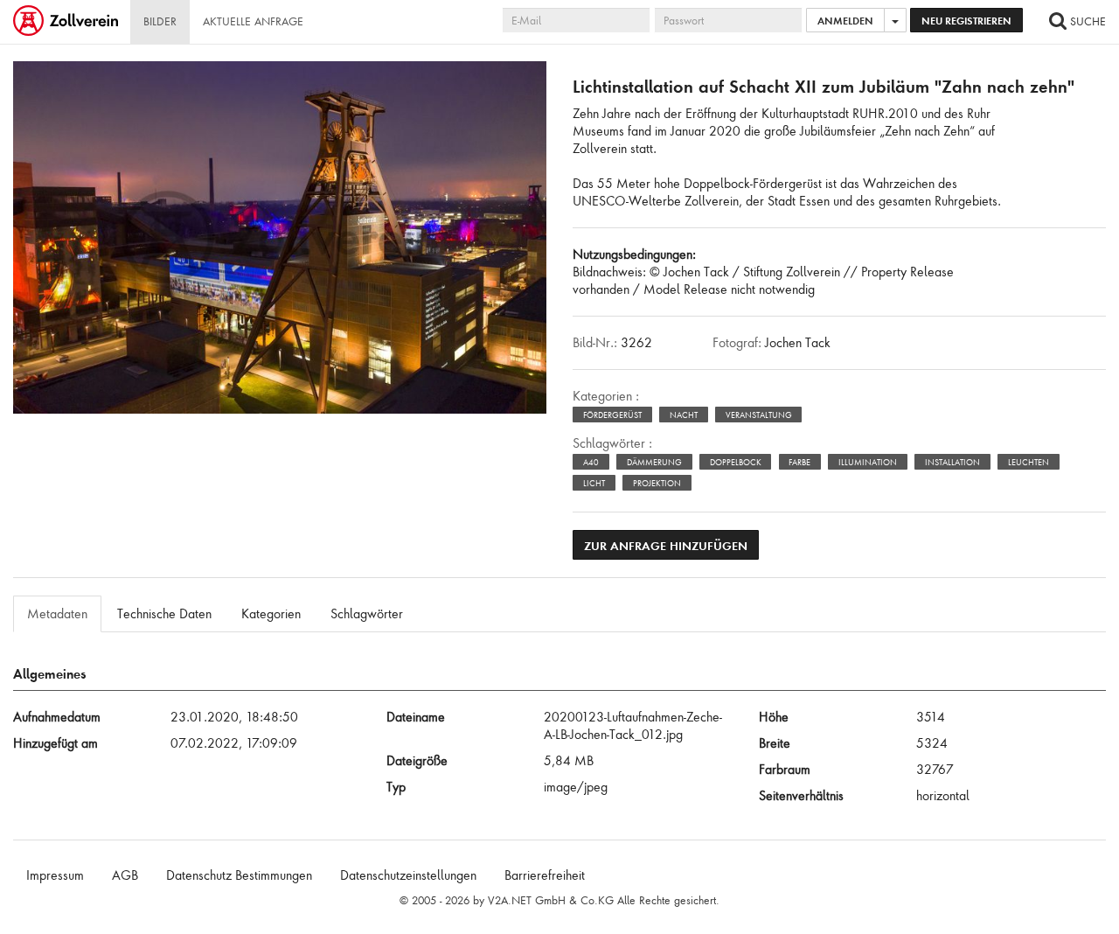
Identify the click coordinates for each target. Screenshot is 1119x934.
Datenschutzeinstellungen (408, 875)
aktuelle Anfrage (253, 21)
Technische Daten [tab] (164, 614)
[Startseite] (67, 22)
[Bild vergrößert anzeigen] (31, 81)
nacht (684, 415)
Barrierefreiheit (544, 875)
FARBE (799, 462)
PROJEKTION (657, 483)
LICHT (594, 483)
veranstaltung (759, 415)
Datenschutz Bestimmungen (239, 875)
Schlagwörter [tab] (366, 614)
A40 (591, 462)
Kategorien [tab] (271, 614)
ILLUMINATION (867, 462)
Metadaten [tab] (57, 614)
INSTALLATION (952, 462)
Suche (1086, 21)
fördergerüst (612, 415)
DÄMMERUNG (654, 462)
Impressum (55, 875)
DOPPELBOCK (735, 462)
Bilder (160, 21)
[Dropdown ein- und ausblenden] (895, 20)
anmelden (845, 20)
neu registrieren (966, 20)
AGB (125, 875)
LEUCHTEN (1028, 462)
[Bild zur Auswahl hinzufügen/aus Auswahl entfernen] (521, 88)
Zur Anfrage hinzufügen (665, 545)
